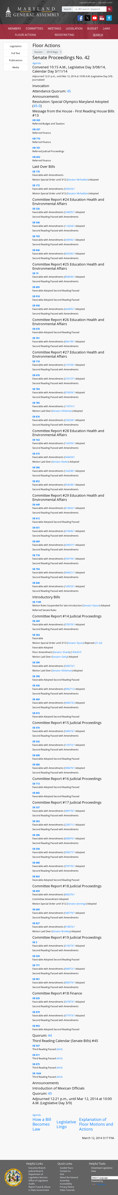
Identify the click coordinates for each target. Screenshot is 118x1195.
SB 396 (36, 835)
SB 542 (36, 741)
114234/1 (70, 226)
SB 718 (36, 555)
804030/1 (70, 276)
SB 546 (36, 222)
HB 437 (36, 129)
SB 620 (36, 998)
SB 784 (36, 389)
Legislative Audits (105, 2)
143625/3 (76, 652)
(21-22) (98, 642)
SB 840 (36, 582)
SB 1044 (36, 1073)
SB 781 (36, 338)
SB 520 (36, 956)
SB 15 (35, 273)
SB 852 (36, 481)
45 (69, 91)
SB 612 (36, 518)
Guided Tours (66, 1167)
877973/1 (70, 1015)
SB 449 (36, 504)
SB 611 (36, 1055)
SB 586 (36, 467)
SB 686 (36, 764)
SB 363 (36, 821)
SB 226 (36, 208)
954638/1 (70, 484)
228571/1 (70, 824)
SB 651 (36, 527)
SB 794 (36, 569)
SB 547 (36, 1045)
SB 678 (36, 328)
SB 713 (36, 783)
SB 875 (36, 1064)
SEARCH (98, 35)
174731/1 (70, 406)
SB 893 (36, 1025)
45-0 (37, 105)
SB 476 (36, 727)
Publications (15, 60)
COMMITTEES (34, 28)
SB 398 (36, 676)
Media (15, 67)
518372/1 (70, 745)
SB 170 (36, 171)
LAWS (106, 28)
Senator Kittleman (62, 410)
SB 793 (36, 236)
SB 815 (36, 713)
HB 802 (36, 157)
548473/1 (70, 731)
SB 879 (36, 1012)
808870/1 (70, 838)
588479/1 (70, 768)
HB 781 (36, 147)
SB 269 (36, 621)
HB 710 (36, 138)
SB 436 (36, 685)
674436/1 (70, 531)
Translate (101, 1184)
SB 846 (36, 250)
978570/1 (70, 624)
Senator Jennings (76, 903)
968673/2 (70, 702)
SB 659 (36, 891)
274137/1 (70, 378)
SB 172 (36, 185)
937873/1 (70, 1001)
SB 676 (36, 375)
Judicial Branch (35, 1171)
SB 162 (36, 439)
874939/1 (70, 392)
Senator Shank (61, 652)
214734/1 (70, 364)
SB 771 (36, 965)
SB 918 (36, 296)
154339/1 (70, 443)
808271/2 (70, 689)
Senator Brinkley (61, 931)
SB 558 (36, 848)
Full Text (15, 53)
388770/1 (70, 810)
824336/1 (70, 253)
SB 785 (36, 402)
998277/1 (70, 852)
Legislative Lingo (66, 1124)
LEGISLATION (74, 28)
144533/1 (70, 586)
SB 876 (36, 416)
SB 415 (36, 453)
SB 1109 (36, 602)
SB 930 (36, 305)
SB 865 (36, 792)
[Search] (109, 9)
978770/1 (70, 866)
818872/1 (70, 926)
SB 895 (36, 287)
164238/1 (70, 471)
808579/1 (70, 982)
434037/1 (70, 544)
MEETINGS (54, 28)
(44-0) (59, 1049)
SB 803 (36, 876)
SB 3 (34, 942)
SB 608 (36, 755)
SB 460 (36, 699)
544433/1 (70, 457)
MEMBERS (14, 28)
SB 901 (36, 979)
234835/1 (70, 212)
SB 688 (36, 862)
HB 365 (36, 120)
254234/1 (70, 420)
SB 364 (36, 634)
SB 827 (36, 923)
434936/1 (70, 239)
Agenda (37, 63)
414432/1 (70, 508)
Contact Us (65, 1171)
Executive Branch (36, 1167)
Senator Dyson (91, 605)
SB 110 (36, 361)
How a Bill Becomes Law (42, 1124)
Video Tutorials (67, 1190)
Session (38, 52)
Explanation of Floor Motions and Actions (96, 1124)
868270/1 (70, 894)
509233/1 (70, 188)
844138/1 (70, 341)
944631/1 (70, 572)
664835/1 (70, 309)
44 (50, 1035)
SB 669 (36, 541)
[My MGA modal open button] (101, 18)
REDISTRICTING (64, 35)
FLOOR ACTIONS (25, 35)
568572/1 (70, 666)
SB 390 (36, 662)
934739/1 (70, 558)
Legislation (16, 46)
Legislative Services (87, 2)
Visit (62, 1174)
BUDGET (92, 28)
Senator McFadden (77, 179)
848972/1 (70, 968)
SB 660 (36, 909)
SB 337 (36, 807)
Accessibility (66, 1183)
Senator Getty (59, 656)
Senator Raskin (60, 461)
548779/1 (70, 912)
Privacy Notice (67, 1186)
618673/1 (70, 945)
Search (67, 9)
